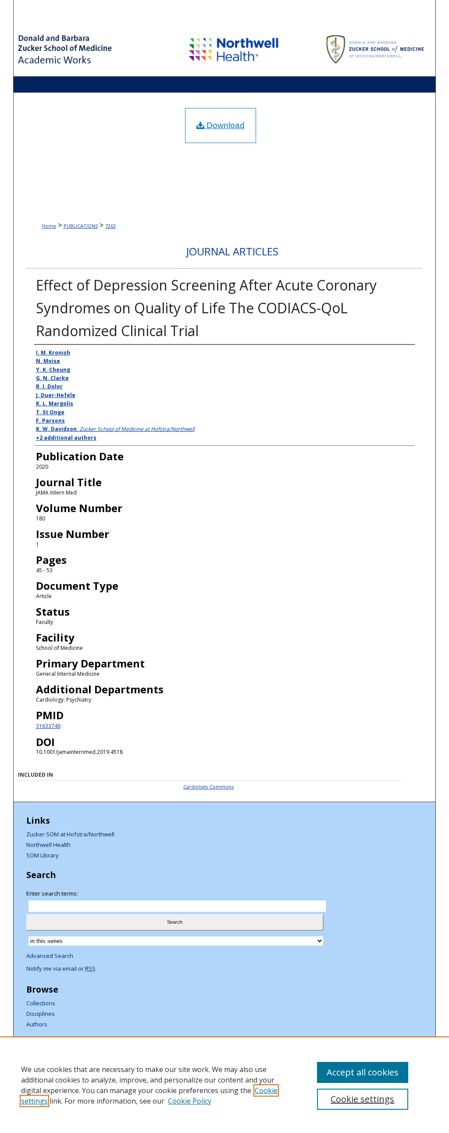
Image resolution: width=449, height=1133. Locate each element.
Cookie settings (362, 1099)
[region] (224, 1084)
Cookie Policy (189, 1101)
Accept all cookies (363, 1072)
